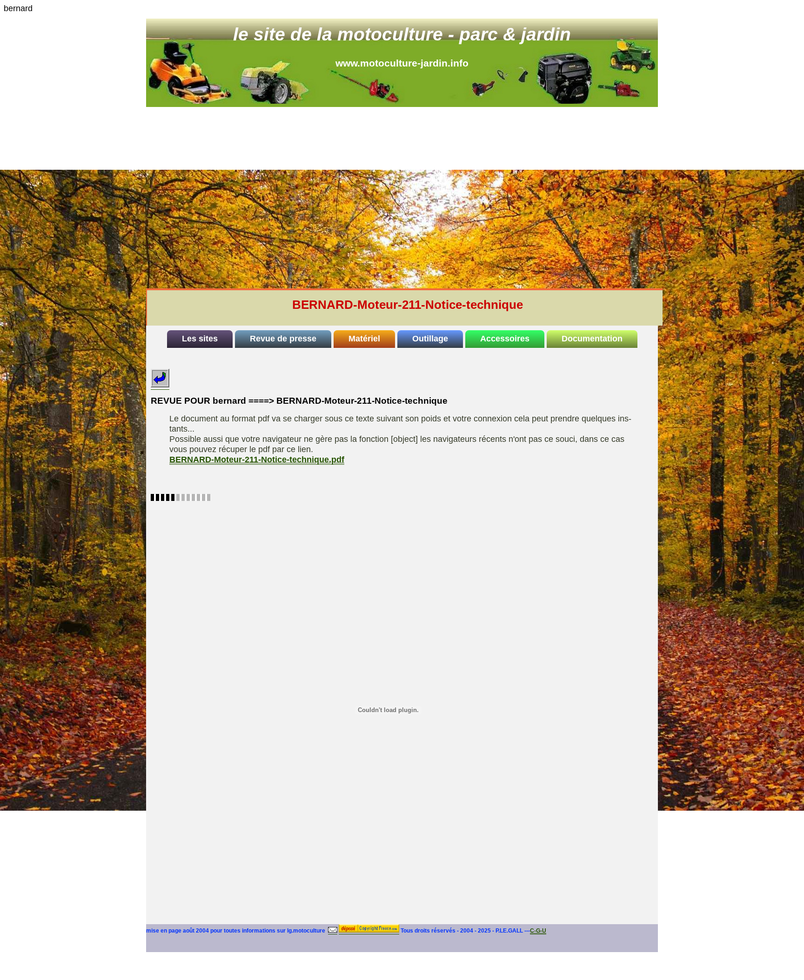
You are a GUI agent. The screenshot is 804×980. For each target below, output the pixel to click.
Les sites (200, 338)
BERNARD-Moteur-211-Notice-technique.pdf (256, 459)
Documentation (592, 338)
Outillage (430, 338)
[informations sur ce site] (332, 930)
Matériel (364, 338)
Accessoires (504, 338)
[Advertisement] (402, 177)
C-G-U (538, 930)
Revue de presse (283, 338)
